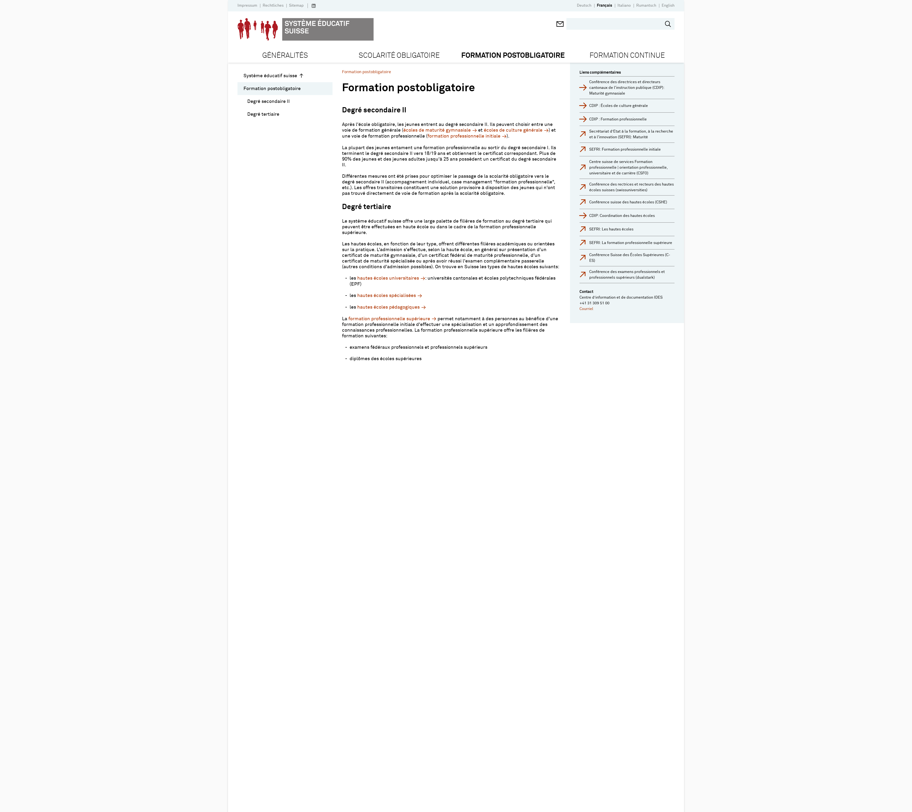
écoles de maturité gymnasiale (437, 130)
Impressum (247, 5)
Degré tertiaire (263, 114)
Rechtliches (273, 5)
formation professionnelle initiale (464, 136)
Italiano (624, 5)
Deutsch (584, 5)
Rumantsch (646, 5)
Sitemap (296, 5)
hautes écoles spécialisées (386, 295)
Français (604, 5)
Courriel (586, 309)
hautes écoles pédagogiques (388, 307)
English (668, 5)
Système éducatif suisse (270, 75)
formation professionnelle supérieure (389, 318)
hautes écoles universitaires (388, 278)
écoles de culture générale (513, 130)
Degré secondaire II (268, 101)
